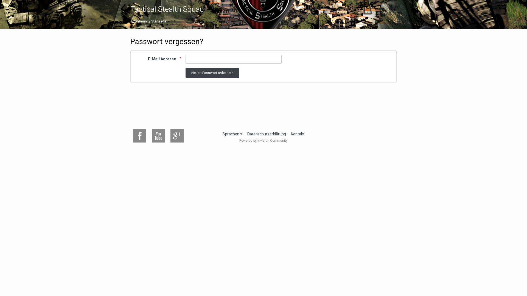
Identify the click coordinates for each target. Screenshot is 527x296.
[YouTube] (158, 136)
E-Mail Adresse (162, 59)
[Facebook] (139, 136)
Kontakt (297, 134)
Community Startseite (149, 21)
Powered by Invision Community (263, 141)
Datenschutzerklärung (266, 134)
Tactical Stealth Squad (167, 9)
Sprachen (231, 134)
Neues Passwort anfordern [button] (212, 73)
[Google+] (177, 136)
